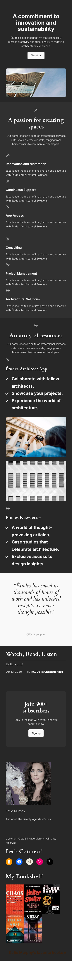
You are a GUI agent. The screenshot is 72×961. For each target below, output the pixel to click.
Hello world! (14, 664)
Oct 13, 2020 (14, 671)
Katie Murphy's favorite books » (37, 952)
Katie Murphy (15, 811)
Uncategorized (53, 671)
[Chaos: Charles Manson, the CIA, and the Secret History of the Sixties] (15, 912)
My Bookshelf (24, 876)
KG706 (35, 671)
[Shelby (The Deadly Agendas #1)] (33, 941)
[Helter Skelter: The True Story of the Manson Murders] (33, 912)
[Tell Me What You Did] (15, 941)
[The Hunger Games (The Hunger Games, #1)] (51, 912)
